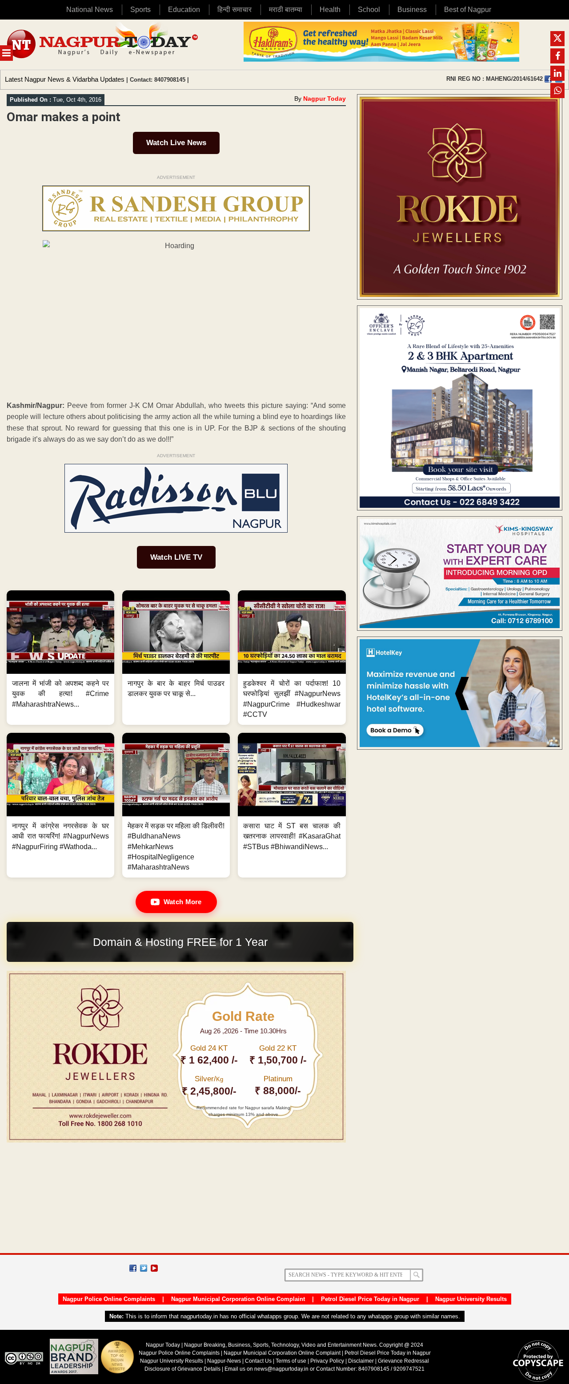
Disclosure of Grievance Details (182, 1369)
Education (184, 9)
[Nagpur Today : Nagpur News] (103, 44)
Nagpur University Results (471, 1299)
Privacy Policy (327, 1361)
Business (412, 9)
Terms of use (291, 1361)
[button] (60, 657)
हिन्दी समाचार (234, 9)
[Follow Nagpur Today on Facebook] (132, 1268)
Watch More (183, 902)
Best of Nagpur (467, 9)
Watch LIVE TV (176, 557)
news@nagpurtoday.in (281, 1369)
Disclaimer (361, 1361)
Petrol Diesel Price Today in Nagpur (370, 1299)
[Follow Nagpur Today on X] (143, 1268)
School (369, 9)
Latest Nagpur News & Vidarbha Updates (64, 79)
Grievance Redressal (403, 1361)
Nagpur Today (324, 98)
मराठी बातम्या (285, 9)
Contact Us (258, 1361)
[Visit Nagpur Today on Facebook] (548, 79)
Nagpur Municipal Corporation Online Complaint (238, 1299)
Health (330, 9)
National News (89, 9)
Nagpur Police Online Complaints (109, 1299)
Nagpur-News (224, 1361)
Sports (140, 9)
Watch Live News (176, 142)
